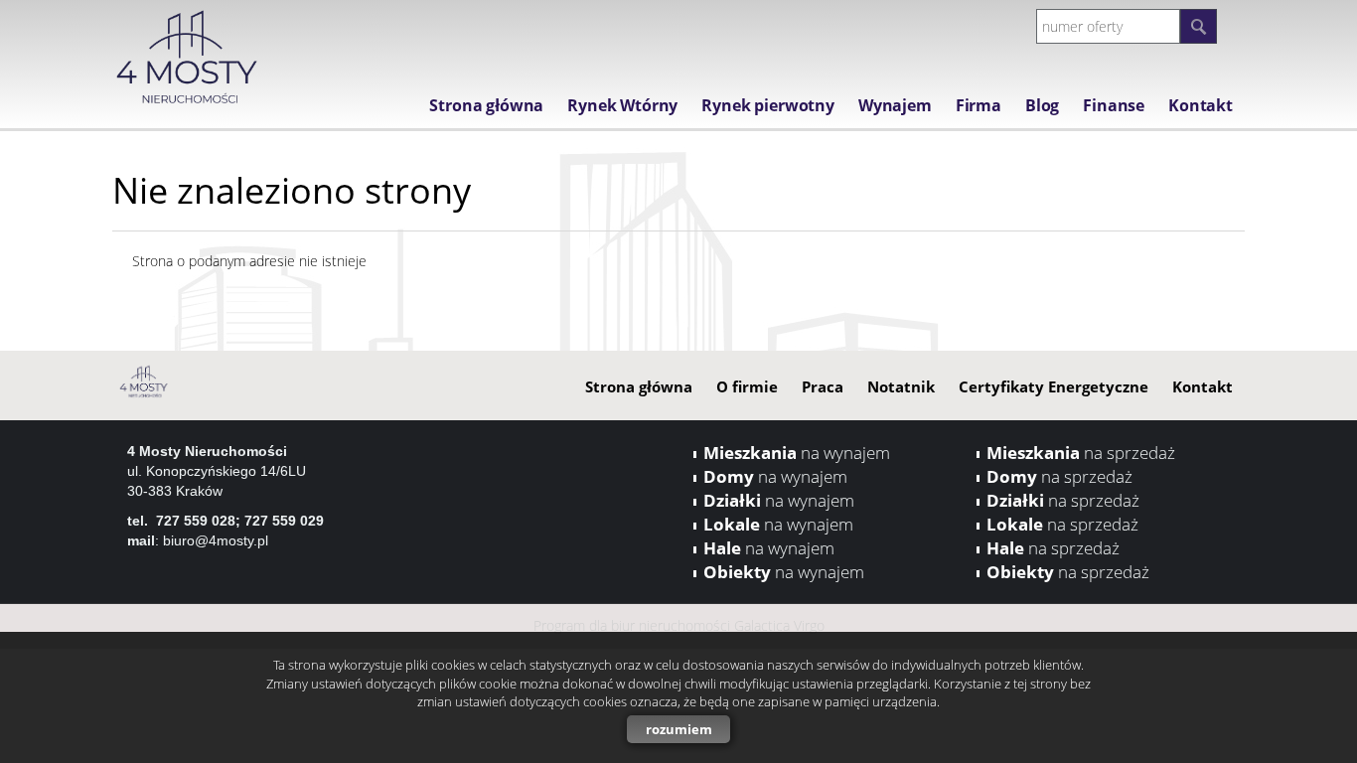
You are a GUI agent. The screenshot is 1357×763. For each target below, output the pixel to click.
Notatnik (901, 386)
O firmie (747, 386)
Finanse (1113, 105)
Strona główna (486, 105)
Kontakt (1200, 105)
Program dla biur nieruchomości (633, 625)
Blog (1042, 105)
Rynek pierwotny (767, 105)
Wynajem (895, 105)
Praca (822, 386)
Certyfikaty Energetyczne (1053, 386)
